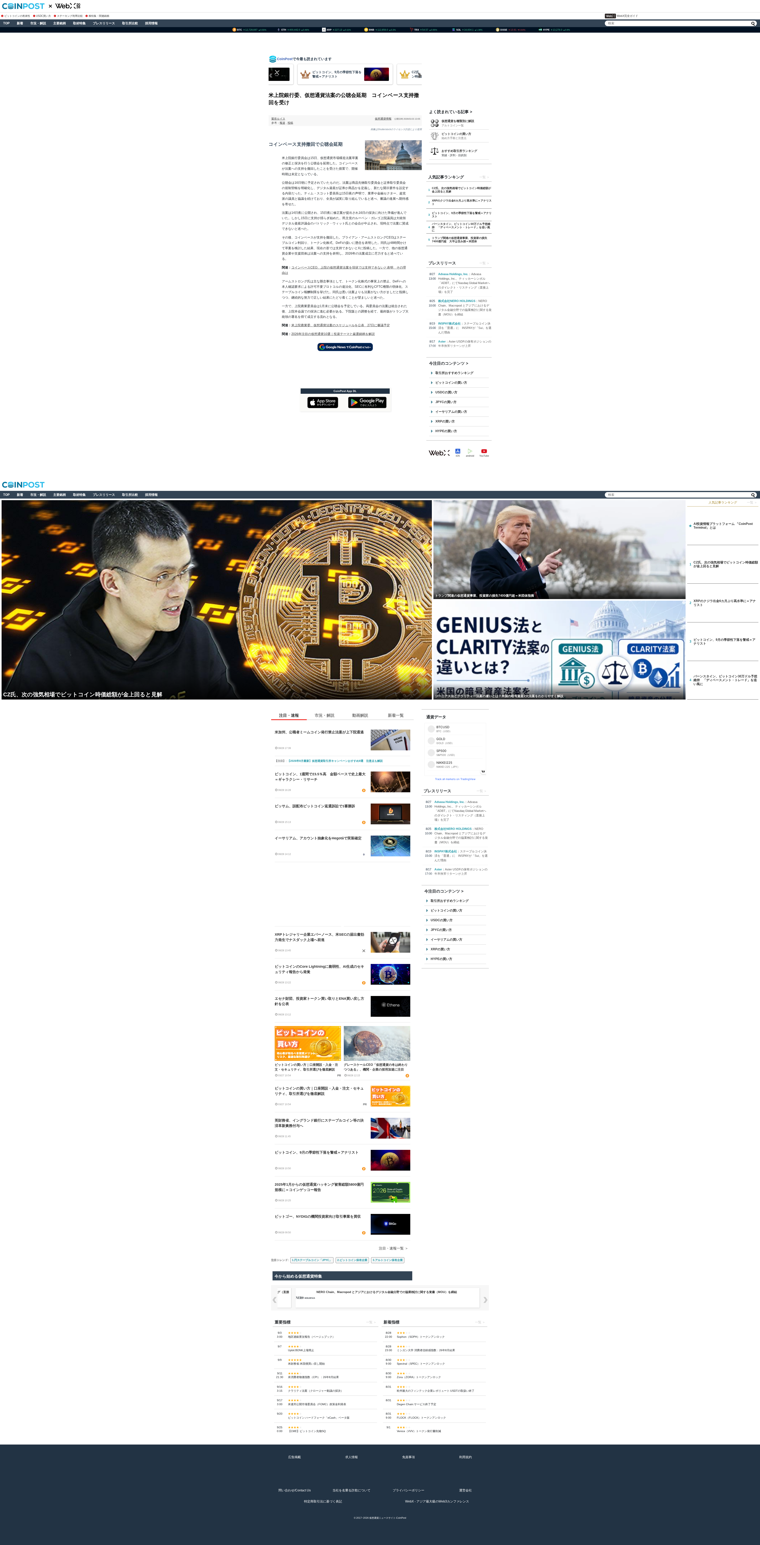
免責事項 (408, 1457)
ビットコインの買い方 (456, 133)
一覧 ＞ (752, 502)
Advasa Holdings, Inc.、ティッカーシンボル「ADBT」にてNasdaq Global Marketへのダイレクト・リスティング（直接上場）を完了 (464, 282)
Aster (442, 341)
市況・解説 (38, 23)
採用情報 (151, 23)
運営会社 (465, 1490)
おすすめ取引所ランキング (459, 150)
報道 (282, 122)
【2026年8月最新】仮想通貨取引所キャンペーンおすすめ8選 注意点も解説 (335, 760)
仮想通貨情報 (383, 118)
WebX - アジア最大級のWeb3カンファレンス (437, 1501)
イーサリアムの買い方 (451, 411)
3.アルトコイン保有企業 (388, 1260)
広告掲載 (294, 1457)
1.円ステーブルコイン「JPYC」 (312, 1260)
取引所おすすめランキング (454, 373)
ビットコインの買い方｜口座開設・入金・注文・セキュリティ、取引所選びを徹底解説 (306, 1067)
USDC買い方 (43, 15)
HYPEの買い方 (446, 431)
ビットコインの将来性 (17, 15)
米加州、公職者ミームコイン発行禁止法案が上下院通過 (319, 732)
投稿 (290, 122)
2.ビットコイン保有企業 (352, 1260)
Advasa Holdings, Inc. (453, 274)
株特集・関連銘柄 (99, 15)
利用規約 (465, 1457)
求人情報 (351, 1457)
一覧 (482, 177)
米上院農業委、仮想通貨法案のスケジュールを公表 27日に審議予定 (340, 325)
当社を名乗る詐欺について (351, 1490)
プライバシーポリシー (408, 1490)
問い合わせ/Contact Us (294, 1490)
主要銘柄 (59, 23)
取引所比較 (130, 23)
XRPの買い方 (445, 421)
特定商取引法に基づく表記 (323, 1501)
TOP (6, 23)
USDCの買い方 (446, 392)
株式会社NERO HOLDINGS (456, 301)
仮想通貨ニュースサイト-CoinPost (387, 1518)
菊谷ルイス (278, 118)
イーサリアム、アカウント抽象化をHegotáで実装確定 (318, 838)
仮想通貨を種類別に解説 (458, 121)
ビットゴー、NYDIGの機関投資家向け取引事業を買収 (318, 1216)
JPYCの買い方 (446, 402)
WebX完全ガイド (627, 15)
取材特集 (79, 23)
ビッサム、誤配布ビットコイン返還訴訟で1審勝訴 (315, 806)
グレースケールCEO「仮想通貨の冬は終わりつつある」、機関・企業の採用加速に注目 (376, 1067)
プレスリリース (104, 23)
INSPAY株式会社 (449, 323)
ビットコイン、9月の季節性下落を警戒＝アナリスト (317, 1152)
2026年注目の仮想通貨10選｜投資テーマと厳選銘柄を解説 (333, 334)
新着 (20, 23)
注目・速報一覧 (391, 1248)
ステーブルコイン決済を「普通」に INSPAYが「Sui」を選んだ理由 (464, 328)
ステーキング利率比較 (70, 15)
